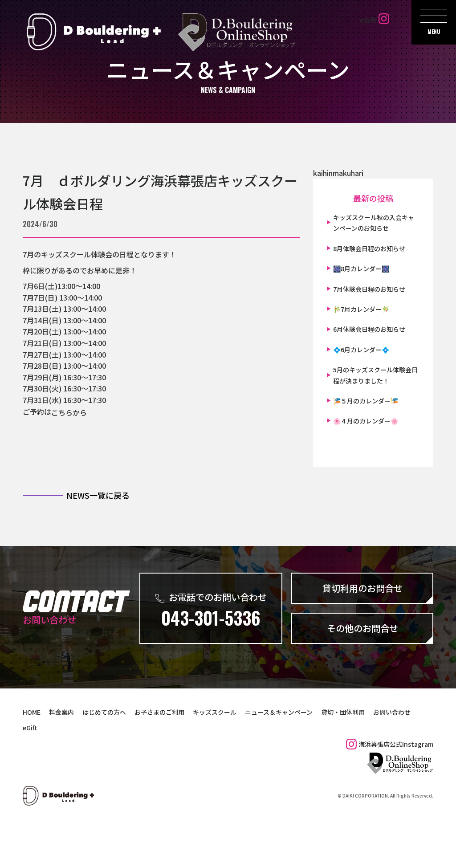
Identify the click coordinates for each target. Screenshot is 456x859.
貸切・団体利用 (343, 712)
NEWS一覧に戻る (98, 495)
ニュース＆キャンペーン (279, 712)
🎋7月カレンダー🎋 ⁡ (362, 309)
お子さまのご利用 (159, 712)
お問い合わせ (392, 712)
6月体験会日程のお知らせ (369, 329)
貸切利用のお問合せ (362, 588)
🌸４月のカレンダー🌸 (365, 420)
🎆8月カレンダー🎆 (361, 268)
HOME (32, 712)
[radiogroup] (161, 327)
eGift (368, 20)
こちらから (69, 412)
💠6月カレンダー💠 (361, 349)
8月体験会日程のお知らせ (369, 248)
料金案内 (61, 712)
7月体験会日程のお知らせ (369, 289)
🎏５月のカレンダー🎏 (365, 400)
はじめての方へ (104, 712)
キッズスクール (214, 712)
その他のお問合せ (362, 628)
